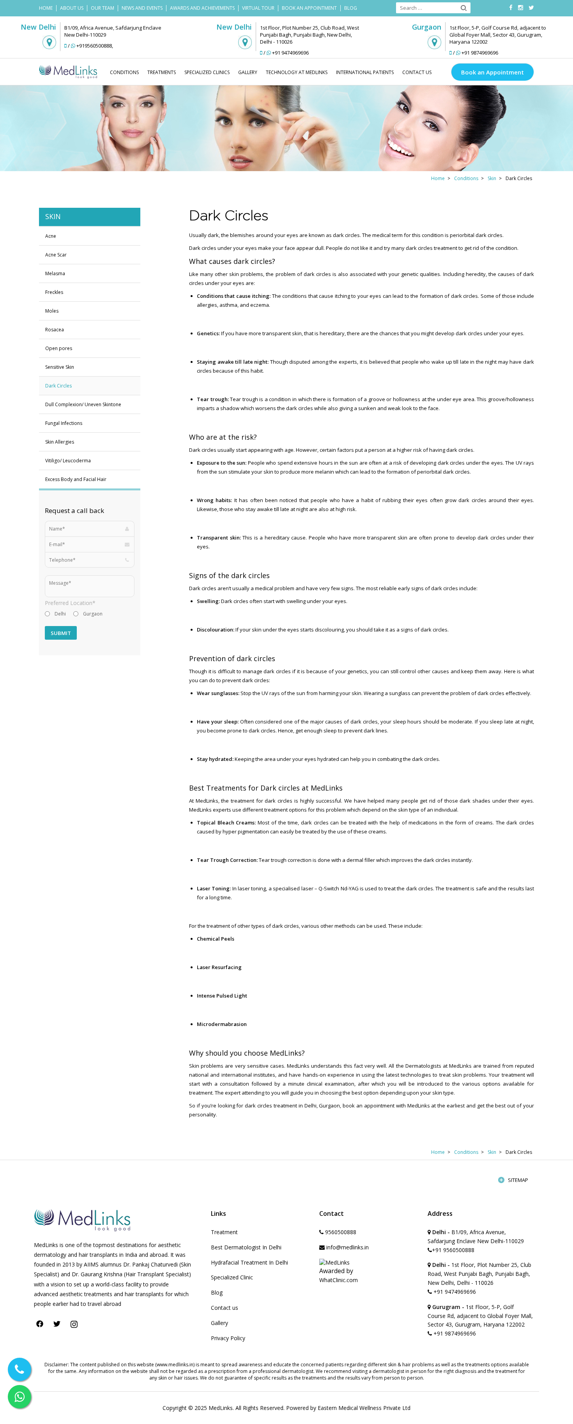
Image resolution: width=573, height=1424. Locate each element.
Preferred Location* (70, 603)
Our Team (102, 8)
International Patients (365, 72)
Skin (492, 178)
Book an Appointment (492, 72)
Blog (350, 8)
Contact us (224, 1307)
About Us (71, 8)
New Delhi (38, 27)
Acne (50, 236)
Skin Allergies (59, 442)
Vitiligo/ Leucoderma (68, 460)
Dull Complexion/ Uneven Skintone (83, 404)
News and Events (142, 8)
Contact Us (417, 72)
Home (46, 8)
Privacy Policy (228, 1338)
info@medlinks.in (347, 1247)
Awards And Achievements (202, 8)
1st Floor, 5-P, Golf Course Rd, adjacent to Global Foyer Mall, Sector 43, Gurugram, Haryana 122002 (480, 1315)
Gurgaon (426, 27)
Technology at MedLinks (296, 72)
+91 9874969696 (480, 52)
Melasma (55, 273)
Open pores (58, 348)
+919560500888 (94, 45)
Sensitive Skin (59, 367)
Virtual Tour (258, 8)
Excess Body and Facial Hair (75, 479)
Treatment (224, 1232)
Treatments (161, 72)
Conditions (124, 72)
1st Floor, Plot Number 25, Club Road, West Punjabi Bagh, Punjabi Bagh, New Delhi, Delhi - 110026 (479, 1273)
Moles (51, 311)
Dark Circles (58, 385)
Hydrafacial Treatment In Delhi (249, 1262)
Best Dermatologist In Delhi (246, 1247)
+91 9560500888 (453, 1250)
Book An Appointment (309, 8)
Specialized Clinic (232, 1277)
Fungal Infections (63, 423)
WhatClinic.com (338, 1280)
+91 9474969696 (290, 52)
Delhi (60, 613)
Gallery (247, 72)
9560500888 (340, 1232)
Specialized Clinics (207, 72)
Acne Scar (56, 254)
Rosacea (54, 329)
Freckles (54, 292)
